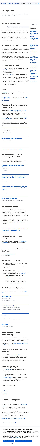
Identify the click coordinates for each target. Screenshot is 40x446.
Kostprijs (32, 36)
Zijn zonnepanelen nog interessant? (33, 31)
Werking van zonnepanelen (33, 28)
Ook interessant (33, 81)
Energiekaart (8, 369)
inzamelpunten (22, 283)
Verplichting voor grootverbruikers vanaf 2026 (33, 70)
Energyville (23, 273)
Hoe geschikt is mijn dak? (34, 34)
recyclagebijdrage (9, 276)
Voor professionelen (34, 76)
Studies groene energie (7, 377)
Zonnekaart (10, 74)
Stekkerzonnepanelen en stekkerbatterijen (34, 66)
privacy (12, 437)
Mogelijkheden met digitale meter (33, 63)
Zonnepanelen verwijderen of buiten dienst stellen (34, 56)
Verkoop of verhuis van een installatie (34, 52)
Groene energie (16, 3)
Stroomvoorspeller (9, 372)
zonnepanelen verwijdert (10, 254)
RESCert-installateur (6, 97)
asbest (4, 69)
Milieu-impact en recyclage (33, 60)
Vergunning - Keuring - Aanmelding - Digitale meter (34, 40)
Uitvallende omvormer (32, 49)
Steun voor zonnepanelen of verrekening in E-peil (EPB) (34, 44)
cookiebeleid (17, 437)
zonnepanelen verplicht (15, 354)
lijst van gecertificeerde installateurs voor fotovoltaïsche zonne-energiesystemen (15, 99)
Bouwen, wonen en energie (8, 3)
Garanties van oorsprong (32, 79)
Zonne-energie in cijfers (33, 74)
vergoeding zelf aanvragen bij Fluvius (12, 222)
